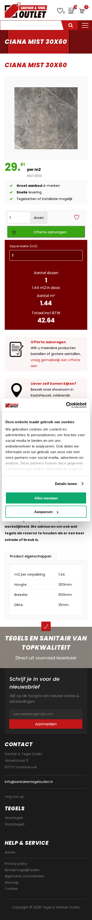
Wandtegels (15, 824)
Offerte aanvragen (50, 232)
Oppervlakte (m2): (23, 246)
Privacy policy (16, 863)
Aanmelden (46, 724)
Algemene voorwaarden (24, 876)
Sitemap (12, 882)
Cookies (11, 888)
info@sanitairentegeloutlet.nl (29, 782)
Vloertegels (14, 817)
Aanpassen (43, 512)
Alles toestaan (46, 498)
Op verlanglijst (76, 217)
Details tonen (66, 484)
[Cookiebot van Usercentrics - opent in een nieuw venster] (66, 405)
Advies (10, 852)
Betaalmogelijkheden (22, 870)
